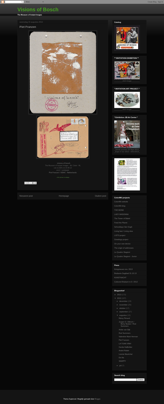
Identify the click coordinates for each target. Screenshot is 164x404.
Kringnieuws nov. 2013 (123, 269)
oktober (122, 308)
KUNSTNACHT (120, 278)
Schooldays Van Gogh (123, 227)
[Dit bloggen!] (28, 183)
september (124, 312)
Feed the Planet (120, 223)
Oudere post (100, 196)
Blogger (97, 399)
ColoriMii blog (119, 206)
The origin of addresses (124, 248)
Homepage (64, 196)
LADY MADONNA (121, 214)
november (123, 305)
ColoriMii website (121, 202)
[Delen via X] (30, 183)
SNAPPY (122, 361)
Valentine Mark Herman (128, 337)
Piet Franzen (124, 340)
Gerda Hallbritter (125, 347)
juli (120, 365)
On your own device (122, 244)
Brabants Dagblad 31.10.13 (125, 273)
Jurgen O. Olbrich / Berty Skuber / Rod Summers (127, 324)
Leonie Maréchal (125, 354)
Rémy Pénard (124, 318)
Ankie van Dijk (124, 330)
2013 (119, 295)
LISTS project (119, 235)
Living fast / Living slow (123, 231)
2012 (119, 298)
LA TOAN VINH (125, 344)
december (123, 301)
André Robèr (124, 350)
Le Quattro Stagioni (122, 252)
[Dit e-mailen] (25, 183)
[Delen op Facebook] (33, 183)
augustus (123, 315)
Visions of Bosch (37, 9)
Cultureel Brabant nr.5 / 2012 (126, 282)
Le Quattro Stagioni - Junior (125, 256)
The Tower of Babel (122, 218)
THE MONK (119, 210)
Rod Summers (124, 333)
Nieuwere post (26, 196)
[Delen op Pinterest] (35, 183)
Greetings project (121, 239)
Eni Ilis (121, 358)
